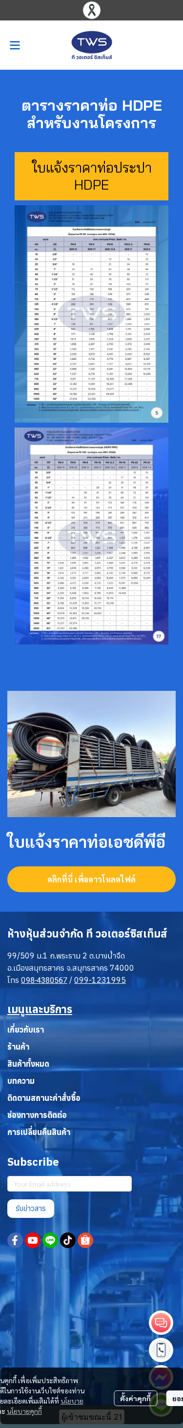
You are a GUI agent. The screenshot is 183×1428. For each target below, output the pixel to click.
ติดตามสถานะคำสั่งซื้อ (44, 1098)
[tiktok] (68, 1240)
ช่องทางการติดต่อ (37, 1115)
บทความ (21, 1081)
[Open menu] (14, 45)
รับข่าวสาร (31, 1208)
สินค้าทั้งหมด (28, 1064)
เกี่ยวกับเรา (25, 1030)
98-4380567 (46, 980)
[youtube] (33, 1240)
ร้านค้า (18, 1047)
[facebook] (15, 1240)
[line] (50, 1240)
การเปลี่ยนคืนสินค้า (38, 1132)
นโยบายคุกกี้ (24, 1411)
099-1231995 (100, 980)
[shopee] (85, 1240)
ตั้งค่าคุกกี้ (135, 1398)
